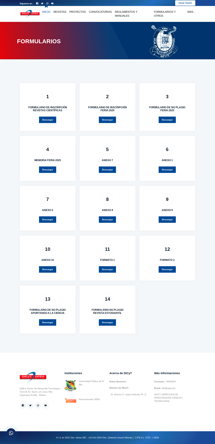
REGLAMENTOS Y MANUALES (126, 13)
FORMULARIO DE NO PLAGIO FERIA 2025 (167, 109)
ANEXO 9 (167, 210)
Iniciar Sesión (185, 3)
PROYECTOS (77, 11)
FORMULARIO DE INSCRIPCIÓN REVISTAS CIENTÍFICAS (47, 109)
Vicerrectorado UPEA (89, 399)
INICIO (46, 11)
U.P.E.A (138, 437)
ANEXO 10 (47, 260)
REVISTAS (60, 11)
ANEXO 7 (107, 160)
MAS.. (191, 11)
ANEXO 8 (107, 210)
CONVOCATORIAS (100, 11)
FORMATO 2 (167, 260)
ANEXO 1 (167, 160)
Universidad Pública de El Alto (91, 383)
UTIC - (148, 437)
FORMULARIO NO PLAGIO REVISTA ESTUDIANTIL (107, 311)
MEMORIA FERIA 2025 (47, 160)
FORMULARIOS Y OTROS (165, 13)
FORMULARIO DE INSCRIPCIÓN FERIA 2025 (107, 109)
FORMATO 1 (107, 260)
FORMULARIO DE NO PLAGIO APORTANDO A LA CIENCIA (48, 311)
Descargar (47, 119)
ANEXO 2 (47, 210)
